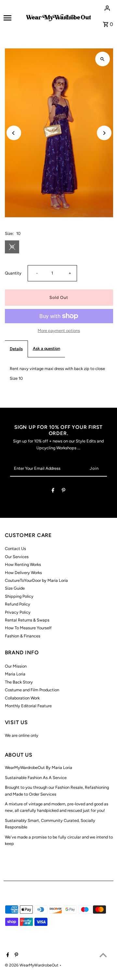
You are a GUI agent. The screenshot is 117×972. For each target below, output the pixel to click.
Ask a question (46, 348)
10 (12, 246)
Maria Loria (15, 673)
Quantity (13, 273)
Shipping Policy (19, 596)
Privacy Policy (18, 612)
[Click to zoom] (102, 59)
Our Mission (16, 666)
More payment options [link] (59, 330)
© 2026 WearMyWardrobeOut (32, 965)
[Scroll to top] (103, 955)
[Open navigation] (13, 18)
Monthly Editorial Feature (28, 705)
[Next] (104, 133)
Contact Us (15, 548)
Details (16, 348)
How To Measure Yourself (28, 627)
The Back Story (19, 682)
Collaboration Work (22, 698)
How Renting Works (23, 564)
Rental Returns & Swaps (27, 620)
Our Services (17, 556)
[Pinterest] (63, 491)
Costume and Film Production (32, 689)
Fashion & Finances (22, 635)
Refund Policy (17, 604)
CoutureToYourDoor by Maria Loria (36, 580)
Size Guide (15, 588)
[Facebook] (53, 491)
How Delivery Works (23, 572)
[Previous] (13, 133)
